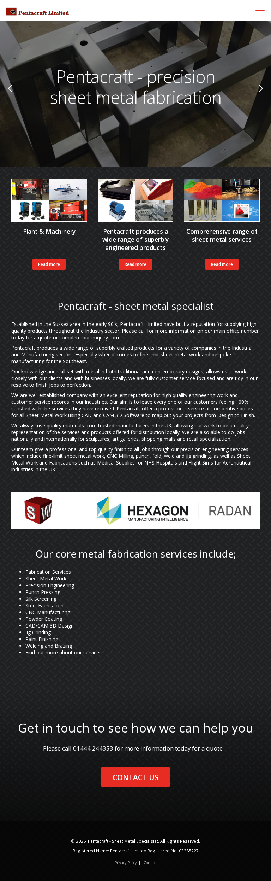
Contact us (135, 777)
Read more (49, 264)
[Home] (34, 7)
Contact (150, 862)
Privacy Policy (126, 862)
